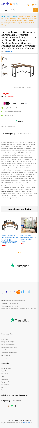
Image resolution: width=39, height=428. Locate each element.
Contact (4, 358)
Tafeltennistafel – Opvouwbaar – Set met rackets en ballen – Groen (28, 238)
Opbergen (4, 379)
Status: (3, 96)
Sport (3, 387)
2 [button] (20, 252)
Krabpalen (4, 373)
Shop (8, 16)
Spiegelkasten (5, 382)
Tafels (3, 376)
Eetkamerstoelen (6, 368)
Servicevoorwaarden (5, 423)
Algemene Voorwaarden (9, 352)
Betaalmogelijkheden (8, 344)
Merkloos (9, 51)
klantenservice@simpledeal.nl (15, 300)
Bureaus (14, 16)
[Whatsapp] (12, 406)
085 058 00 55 (14, 306)
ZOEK (35, 10)
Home (3, 16)
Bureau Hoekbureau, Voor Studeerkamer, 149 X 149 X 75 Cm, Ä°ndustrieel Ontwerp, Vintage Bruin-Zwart (9, 239)
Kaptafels (4, 371)
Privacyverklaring (26, 422)
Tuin (2, 390)
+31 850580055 (13, 303)
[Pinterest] (5, 406)
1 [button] (18, 252)
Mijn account (5, 339)
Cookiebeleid (5, 355)
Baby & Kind (5, 384)
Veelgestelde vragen (7, 341)
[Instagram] (8, 406)
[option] (4, 59)
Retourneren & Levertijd (9, 347)
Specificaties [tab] (24, 133)
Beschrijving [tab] (9, 133)
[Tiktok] (15, 406)
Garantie (4, 350)
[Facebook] (2, 406)
